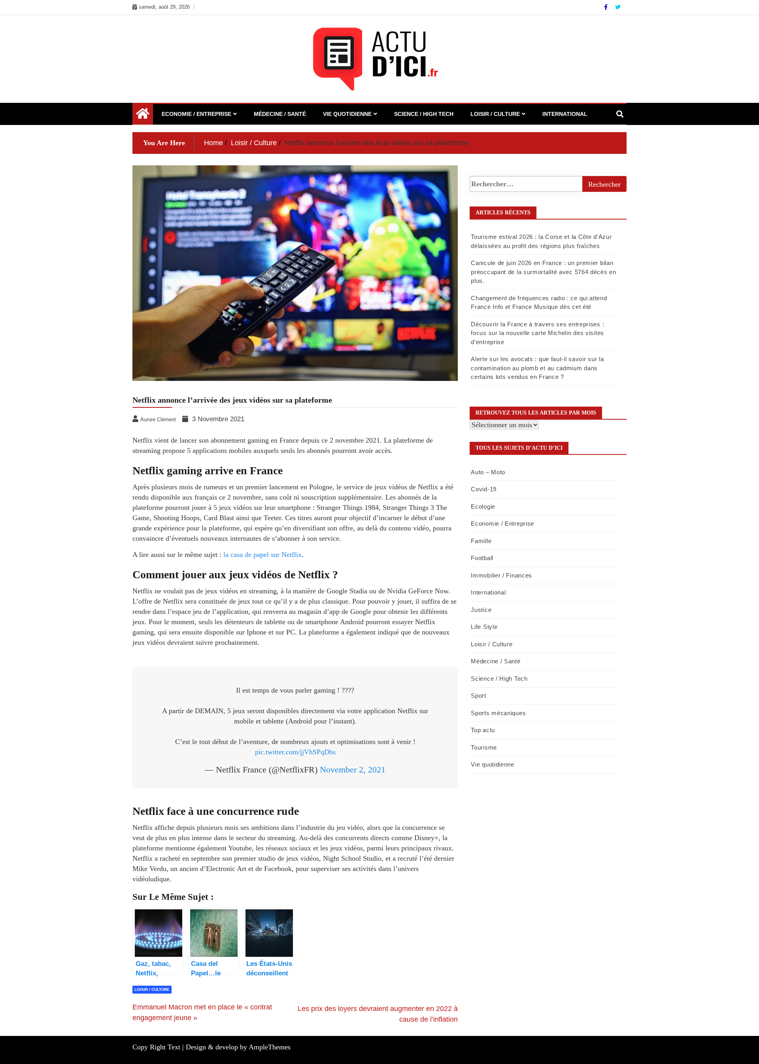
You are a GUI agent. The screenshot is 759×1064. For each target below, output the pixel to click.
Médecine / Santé (280, 114)
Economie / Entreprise (196, 114)
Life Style (484, 626)
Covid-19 (484, 489)
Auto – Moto (488, 472)
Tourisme (484, 747)
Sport (478, 695)
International (564, 114)
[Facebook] (606, 7)
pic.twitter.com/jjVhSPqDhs (295, 752)
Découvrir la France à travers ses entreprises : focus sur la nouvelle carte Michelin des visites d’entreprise (537, 333)
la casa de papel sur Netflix (262, 555)
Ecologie (483, 506)
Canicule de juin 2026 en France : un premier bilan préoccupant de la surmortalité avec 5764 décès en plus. (543, 271)
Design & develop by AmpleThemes (238, 1047)
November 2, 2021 (352, 769)
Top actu (483, 730)
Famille (481, 541)
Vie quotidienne (347, 114)
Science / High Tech (423, 114)
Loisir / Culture (495, 114)
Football (482, 558)
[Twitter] (618, 7)
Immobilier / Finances (501, 575)
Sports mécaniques (498, 713)
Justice (481, 609)
